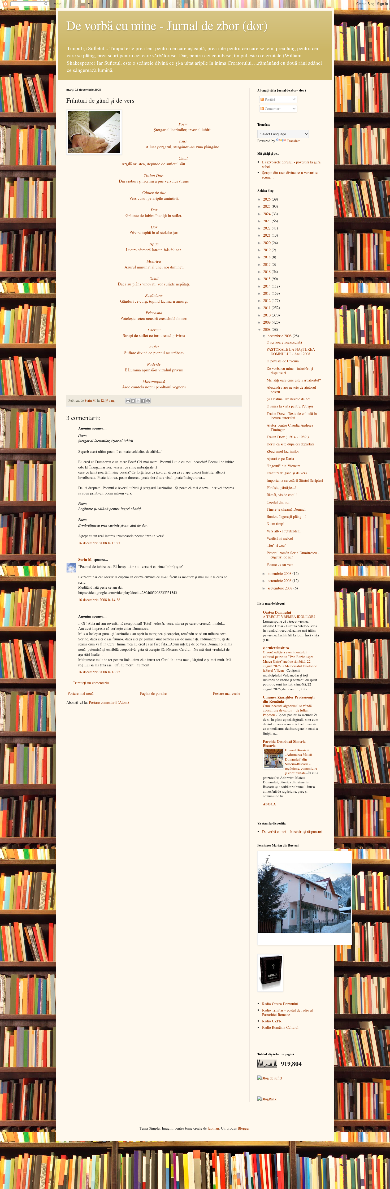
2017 (267, 264)
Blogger (243, 1128)
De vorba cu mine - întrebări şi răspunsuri (290, 370)
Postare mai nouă (80, 693)
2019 (267, 249)
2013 (267, 293)
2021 (267, 235)
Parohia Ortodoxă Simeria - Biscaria (285, 743)
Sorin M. (85, 559)
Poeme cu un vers (280, 564)
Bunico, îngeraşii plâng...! (286, 516)
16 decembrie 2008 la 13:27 (99, 542)
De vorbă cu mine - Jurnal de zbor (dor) (167, 24)
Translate (293, 140)
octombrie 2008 (280, 580)
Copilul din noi (278, 502)
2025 (267, 206)
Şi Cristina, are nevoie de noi (288, 398)
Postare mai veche (226, 693)
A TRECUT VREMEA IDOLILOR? (289, 616)
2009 (267, 322)
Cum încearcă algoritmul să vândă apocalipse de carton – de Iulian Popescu (287, 710)
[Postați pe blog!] (133, 400)
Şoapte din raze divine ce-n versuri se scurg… (290, 175)
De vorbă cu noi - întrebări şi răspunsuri (292, 831)
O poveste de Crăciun (283, 360)
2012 (267, 300)
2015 (267, 278)
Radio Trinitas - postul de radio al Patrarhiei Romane (287, 1012)
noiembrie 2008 (280, 573)
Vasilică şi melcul (280, 538)
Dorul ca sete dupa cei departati (290, 443)
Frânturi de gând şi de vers (287, 472)
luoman (213, 1128)
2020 (267, 242)
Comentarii (272, 108)
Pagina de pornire (153, 693)
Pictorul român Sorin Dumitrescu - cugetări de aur (293, 555)
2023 (267, 220)
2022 (267, 228)
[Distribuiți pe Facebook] (143, 400)
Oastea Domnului (277, 612)
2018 (267, 256)
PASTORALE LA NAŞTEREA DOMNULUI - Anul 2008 (291, 351)
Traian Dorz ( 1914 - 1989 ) (288, 436)
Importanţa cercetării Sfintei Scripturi (295, 480)
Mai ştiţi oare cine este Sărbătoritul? (294, 380)
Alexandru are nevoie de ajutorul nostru (291, 389)
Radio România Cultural (280, 1027)
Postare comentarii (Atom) (109, 702)
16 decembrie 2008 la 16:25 (99, 671)
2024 (267, 213)
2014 (267, 286)
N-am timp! (275, 523)
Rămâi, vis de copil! (282, 494)
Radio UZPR (271, 1020)
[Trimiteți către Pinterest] (148, 400)
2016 (267, 271)
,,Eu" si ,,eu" (276, 545)
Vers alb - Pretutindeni (284, 530)
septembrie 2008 (280, 588)
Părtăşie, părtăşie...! (281, 487)
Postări (269, 99)
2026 (267, 199)
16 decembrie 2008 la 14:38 (99, 599)
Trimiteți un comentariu (91, 682)
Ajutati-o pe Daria (280, 458)
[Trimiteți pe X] (138, 400)
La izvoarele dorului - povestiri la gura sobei (291, 164)
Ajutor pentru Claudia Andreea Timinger (290, 427)
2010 (267, 315)
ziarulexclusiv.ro (276, 647)
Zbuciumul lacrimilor (283, 451)
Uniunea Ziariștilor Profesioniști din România (289, 699)
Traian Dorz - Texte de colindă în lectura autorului (292, 415)
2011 (267, 307)
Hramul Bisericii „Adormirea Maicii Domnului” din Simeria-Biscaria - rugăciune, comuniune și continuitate (301, 761)
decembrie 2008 (280, 335)
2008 (267, 329)
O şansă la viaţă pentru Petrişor (290, 406)
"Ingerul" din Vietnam (283, 465)
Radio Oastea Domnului (280, 1003)
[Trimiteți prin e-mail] (128, 400)
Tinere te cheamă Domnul (286, 509)
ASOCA (269, 804)
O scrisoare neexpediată (284, 342)
